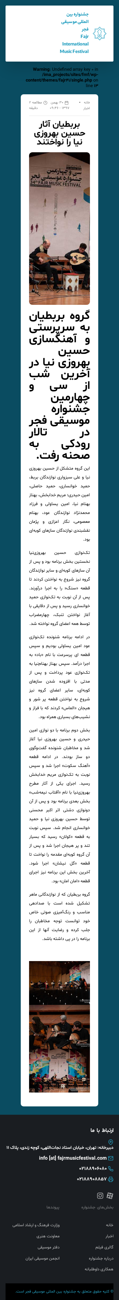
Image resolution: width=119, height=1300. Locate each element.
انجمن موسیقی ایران (42, 1258)
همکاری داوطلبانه (99, 1269)
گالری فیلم (104, 1247)
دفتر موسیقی (49, 1247)
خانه (87, 102)
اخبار (86, 108)
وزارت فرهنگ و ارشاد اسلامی (36, 1225)
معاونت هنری (48, 1236)
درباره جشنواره (101, 1258)
